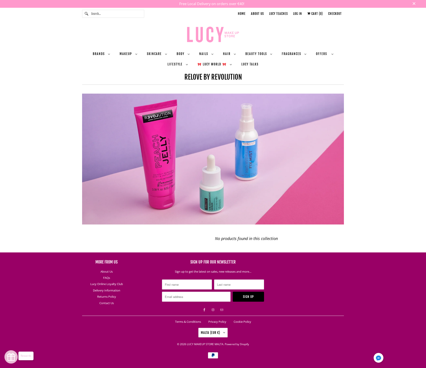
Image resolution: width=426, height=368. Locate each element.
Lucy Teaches (278, 14)
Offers (322, 54)
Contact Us (106, 303)
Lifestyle (176, 64)
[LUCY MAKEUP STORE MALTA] (213, 35)
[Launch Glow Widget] (11, 357)
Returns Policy (106, 297)
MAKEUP (126, 54)
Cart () (316, 14)
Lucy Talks (249, 64)
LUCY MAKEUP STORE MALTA (205, 344)
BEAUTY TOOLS (256, 54)
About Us (257, 14)
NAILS (204, 54)
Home (242, 14)
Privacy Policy (217, 322)
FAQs (106, 278)
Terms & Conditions (188, 322)
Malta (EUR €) (211, 333)
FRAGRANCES (292, 54)
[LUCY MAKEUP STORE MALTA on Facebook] (204, 310)
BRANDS (99, 54)
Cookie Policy (242, 322)
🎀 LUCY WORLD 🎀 (212, 64)
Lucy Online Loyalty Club (106, 284)
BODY (181, 54)
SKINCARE (155, 54)
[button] (378, 358)
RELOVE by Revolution (213, 77)
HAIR (227, 54)
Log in (297, 14)
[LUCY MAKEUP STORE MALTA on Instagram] (213, 310)
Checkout (335, 14)
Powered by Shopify (237, 344)
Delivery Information (106, 290)
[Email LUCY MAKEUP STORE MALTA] (222, 310)
